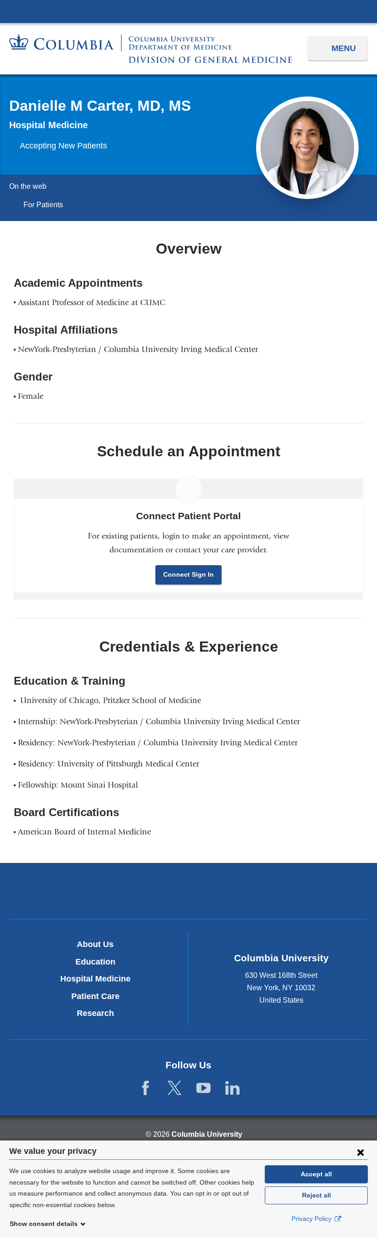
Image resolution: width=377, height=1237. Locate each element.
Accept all (316, 1174)
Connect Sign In (188, 574)
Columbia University (206, 1134)
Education (95, 961)
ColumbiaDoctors (306, 890)
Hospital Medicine (95, 978)
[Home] (150, 48)
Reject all (316, 1195)
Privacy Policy (312, 1218)
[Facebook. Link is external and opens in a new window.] (145, 1088)
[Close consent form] (360, 1152)
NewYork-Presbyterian (188, 892)
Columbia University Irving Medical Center (188, 11)
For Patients (43, 205)
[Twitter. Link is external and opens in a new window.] (174, 1088)
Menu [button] (343, 48)
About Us (95, 944)
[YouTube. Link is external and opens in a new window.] (203, 1088)
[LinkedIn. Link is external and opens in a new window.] (232, 1088)
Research (95, 1013)
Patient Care (95, 996)
